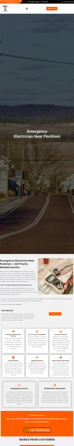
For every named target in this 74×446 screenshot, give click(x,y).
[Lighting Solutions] (37, 357)
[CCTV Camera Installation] (37, 331)
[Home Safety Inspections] (60, 357)
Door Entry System (60, 334)
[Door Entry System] (60, 331)
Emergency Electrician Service (13, 335)
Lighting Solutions (37, 360)
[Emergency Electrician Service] (13, 331)
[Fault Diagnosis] (13, 357)
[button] (26, 8)
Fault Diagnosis (13, 360)
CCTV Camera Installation (37, 334)
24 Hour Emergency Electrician (15, 318)
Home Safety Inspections (60, 360)
